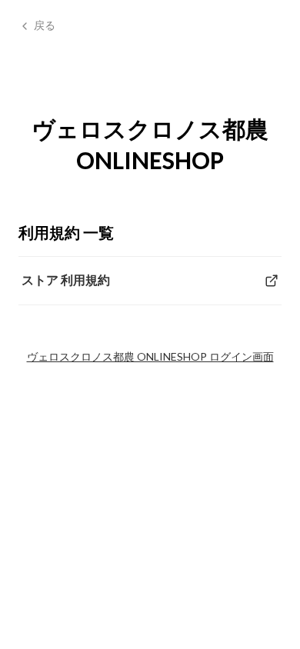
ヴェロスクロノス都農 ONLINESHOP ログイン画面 (150, 356)
